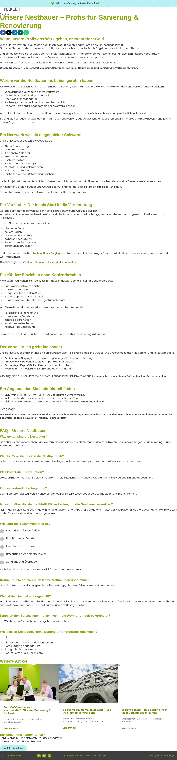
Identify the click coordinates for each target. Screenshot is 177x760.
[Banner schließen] (174, 3)
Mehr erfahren (11, 729)
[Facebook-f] (39, 756)
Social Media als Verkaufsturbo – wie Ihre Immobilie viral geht (87, 711)
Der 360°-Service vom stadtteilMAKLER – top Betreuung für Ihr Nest (28, 710)
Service (4, 14)
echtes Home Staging (47, 253)
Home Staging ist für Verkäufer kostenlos (51, 262)
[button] (3, 32)
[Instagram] (49, 756)
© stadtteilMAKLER (11, 755)
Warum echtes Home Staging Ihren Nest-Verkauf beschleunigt (145, 711)
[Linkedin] (44, 756)
